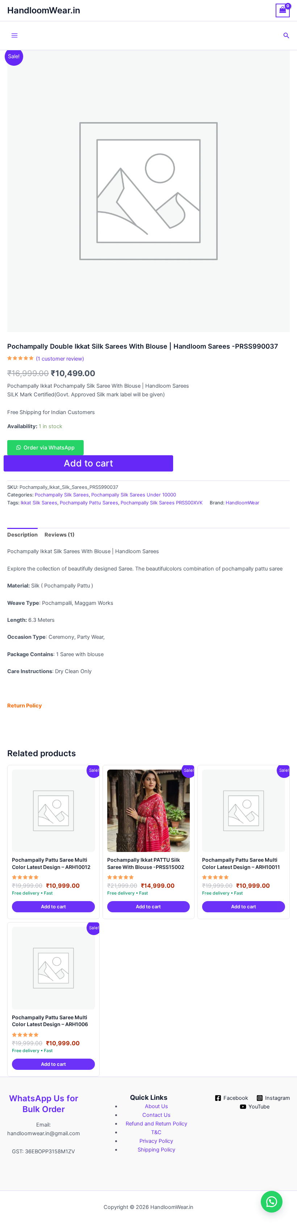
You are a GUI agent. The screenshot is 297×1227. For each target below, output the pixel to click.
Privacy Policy (156, 1141)
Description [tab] (22, 534)
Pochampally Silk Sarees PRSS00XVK (162, 502)
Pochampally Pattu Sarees (89, 502)
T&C (156, 1132)
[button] (286, 35)
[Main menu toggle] (14, 35)
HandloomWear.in (43, 10)
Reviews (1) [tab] (60, 534)
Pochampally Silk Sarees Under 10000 (133, 495)
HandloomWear (242, 502)
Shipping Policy (156, 1149)
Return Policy (24, 705)
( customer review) (60, 359)
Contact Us (156, 1115)
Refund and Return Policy (156, 1123)
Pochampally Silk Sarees (62, 495)
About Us (156, 1106)
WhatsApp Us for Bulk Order (43, 1103)
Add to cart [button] (53, 906)
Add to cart (88, 463)
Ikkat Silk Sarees (39, 502)
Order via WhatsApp (49, 447)
